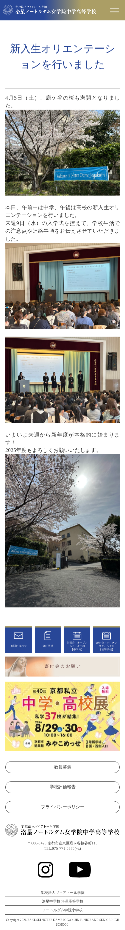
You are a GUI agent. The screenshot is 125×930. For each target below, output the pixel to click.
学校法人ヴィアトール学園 (63, 893)
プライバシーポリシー (62, 807)
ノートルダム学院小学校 (62, 910)
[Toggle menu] (114, 10)
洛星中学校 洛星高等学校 (62, 901)
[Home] (49, 11)
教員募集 (62, 767)
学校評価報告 (63, 787)
